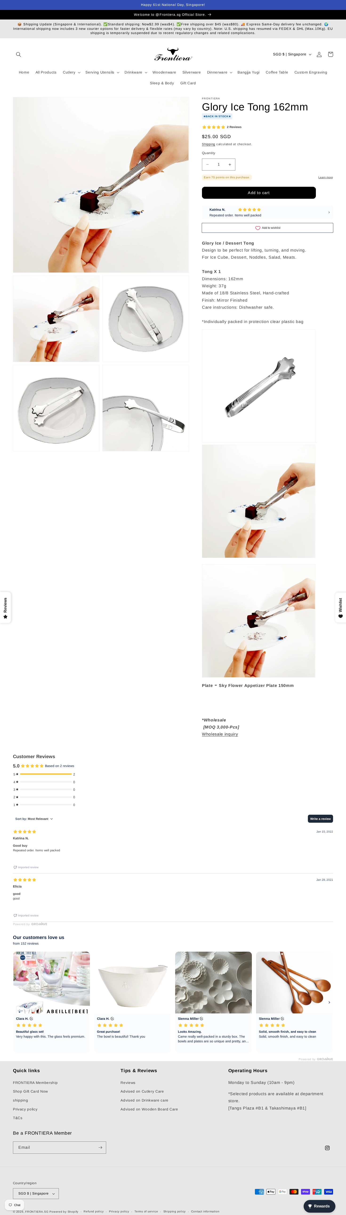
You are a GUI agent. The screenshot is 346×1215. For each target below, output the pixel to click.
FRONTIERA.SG (36, 1211)
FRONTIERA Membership (35, 1083)
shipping (20, 1100)
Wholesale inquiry (220, 734)
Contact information (205, 1211)
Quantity (208, 153)
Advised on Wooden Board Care (149, 1109)
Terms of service (146, 1211)
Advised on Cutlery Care (142, 1091)
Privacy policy (25, 1109)
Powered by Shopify (63, 1211)
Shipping (208, 144)
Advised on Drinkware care (145, 1100)
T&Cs (18, 1118)
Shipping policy (174, 1211)
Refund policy (94, 1211)
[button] (18, 54)
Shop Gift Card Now (30, 1091)
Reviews (128, 1083)
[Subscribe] (100, 1147)
